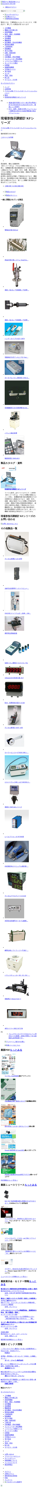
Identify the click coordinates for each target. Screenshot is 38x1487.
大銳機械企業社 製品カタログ (15, 1101)
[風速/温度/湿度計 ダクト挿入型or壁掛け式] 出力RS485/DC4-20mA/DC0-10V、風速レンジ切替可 (22, 105)
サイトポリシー (10, 1458)
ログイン (8, 1471)
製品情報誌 (8, 1464)
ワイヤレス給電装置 (12, 1076)
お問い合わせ (9, 1454)
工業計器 (8, 186)
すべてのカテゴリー (8, 83)
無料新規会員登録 (11, 1476)
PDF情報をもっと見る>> (9, 1180)
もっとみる (16, 1050)
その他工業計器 (18, 186)
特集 (6, 1478)
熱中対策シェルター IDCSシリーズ (17, 1126)
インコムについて (11, 1462)
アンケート (8, 1480)
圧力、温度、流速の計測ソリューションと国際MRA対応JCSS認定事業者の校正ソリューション (23, 111)
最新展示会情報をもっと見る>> (12, 1339)
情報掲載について (11, 1460)
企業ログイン (9, 1474)
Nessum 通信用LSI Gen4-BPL (14, 1150)
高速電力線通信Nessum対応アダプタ (17, 1174)
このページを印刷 (7, 137)
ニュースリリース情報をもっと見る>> (14, 1276)
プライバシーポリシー (12, 1456)
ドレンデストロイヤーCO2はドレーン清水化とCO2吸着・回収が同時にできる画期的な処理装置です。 (23, 1036)
